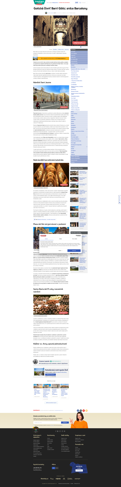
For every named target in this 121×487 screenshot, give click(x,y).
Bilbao (72, 111)
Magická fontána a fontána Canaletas (77, 87)
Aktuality (73, 51)
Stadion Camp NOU (75, 107)
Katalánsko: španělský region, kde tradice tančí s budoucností (83, 208)
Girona (72, 123)
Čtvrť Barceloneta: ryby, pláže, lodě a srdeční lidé (37, 392)
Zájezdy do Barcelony (50, 374)
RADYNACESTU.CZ (59, 410)
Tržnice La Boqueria (75, 109)
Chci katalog (79, 470)
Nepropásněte (74, 61)
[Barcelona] (39, 372)
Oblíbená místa (61, 49)
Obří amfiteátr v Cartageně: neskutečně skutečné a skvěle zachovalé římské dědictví (83, 192)
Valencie (73, 154)
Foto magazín (74, 53)
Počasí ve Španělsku (75, 158)
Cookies (71, 483)
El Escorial (73, 119)
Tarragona (73, 150)
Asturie (72, 65)
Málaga (72, 133)
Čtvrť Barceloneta (75, 71)
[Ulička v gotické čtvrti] (60, 30)
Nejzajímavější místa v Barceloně (78, 69)
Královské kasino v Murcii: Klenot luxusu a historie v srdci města (83, 172)
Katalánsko (73, 127)
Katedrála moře (74, 74)
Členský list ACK (77, 483)
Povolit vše (74, 250)
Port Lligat (73, 142)
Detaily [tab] (60, 238)
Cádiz (72, 115)
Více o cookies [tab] (74, 238)
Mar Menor (73, 135)
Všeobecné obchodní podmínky (63, 483)
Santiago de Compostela (76, 144)
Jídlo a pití (73, 57)
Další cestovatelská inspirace (51, 402)
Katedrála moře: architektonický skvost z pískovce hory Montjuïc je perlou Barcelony (46, 393)
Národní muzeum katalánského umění (78, 94)
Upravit (60, 250)
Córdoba (73, 117)
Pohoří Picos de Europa (76, 140)
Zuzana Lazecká (50, 12)
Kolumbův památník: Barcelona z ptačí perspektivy (54, 392)
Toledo (72, 152)
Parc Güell (73, 98)
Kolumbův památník (75, 76)
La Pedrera (73, 82)
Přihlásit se (65, 422)
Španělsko (55, 49)
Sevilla (72, 148)
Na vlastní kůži (74, 59)
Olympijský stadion (75, 96)
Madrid (72, 129)
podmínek (52, 425)
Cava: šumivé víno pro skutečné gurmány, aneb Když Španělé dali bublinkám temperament (82, 225)
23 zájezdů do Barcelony (61, 372)
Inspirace (73, 55)
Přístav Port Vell (74, 104)
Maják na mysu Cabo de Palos (77, 131)
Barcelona (67, 49)
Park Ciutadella (74, 100)
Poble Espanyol (74, 102)
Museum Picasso (74, 91)
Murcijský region (74, 137)
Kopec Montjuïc (74, 78)
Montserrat (73, 89)
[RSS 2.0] (86, 411)
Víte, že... (73, 162)
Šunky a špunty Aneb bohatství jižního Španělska (83, 178)
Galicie (72, 121)
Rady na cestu (74, 160)
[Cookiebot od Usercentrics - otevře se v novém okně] (76, 235)
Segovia (72, 146)
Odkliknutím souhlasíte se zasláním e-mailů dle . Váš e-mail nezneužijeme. (48, 425)
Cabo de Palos (74, 113)
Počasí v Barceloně (75, 156)
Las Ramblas (74, 84)
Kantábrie (73, 125)
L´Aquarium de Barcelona (76, 80)
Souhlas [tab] (46, 238)
